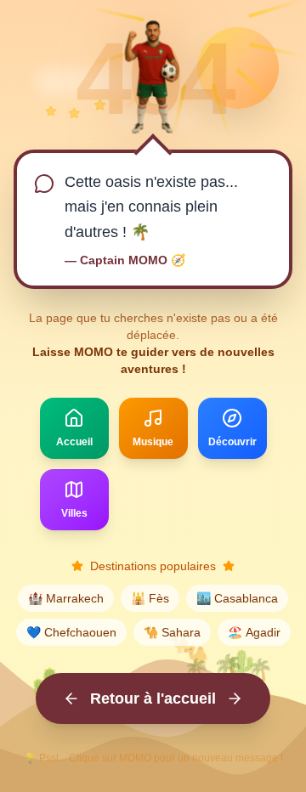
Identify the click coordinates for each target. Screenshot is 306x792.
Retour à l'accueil (153, 698)
